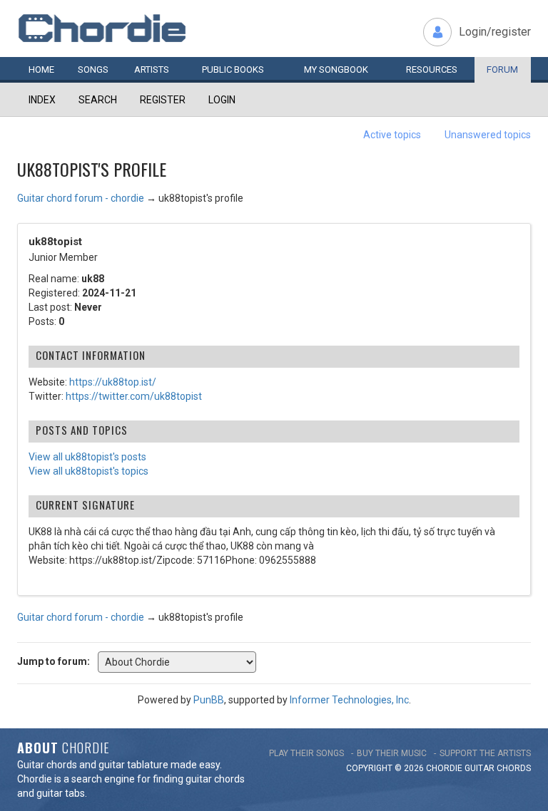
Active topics (392, 134)
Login (221, 99)
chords (514, 768)
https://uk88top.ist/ (112, 382)
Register (163, 99)
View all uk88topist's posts (87, 457)
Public (233, 69)
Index (42, 99)
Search (97, 99)
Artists (151, 69)
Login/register (495, 31)
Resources (431, 69)
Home (41, 69)
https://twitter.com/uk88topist (134, 396)
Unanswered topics (488, 134)
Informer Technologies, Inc (349, 700)
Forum (502, 69)
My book (336, 69)
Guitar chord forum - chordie (80, 198)
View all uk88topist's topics (88, 471)
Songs (93, 69)
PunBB (208, 700)
